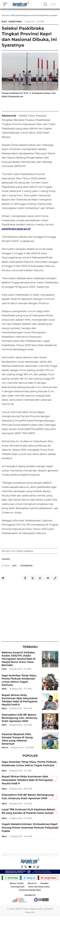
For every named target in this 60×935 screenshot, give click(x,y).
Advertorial (15, 21)
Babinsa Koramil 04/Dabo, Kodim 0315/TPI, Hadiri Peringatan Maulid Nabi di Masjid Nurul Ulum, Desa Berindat (19, 659)
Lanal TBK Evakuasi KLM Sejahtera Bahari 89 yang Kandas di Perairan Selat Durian (28, 811)
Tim (13, 551)
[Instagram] (34, 867)
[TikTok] (38, 867)
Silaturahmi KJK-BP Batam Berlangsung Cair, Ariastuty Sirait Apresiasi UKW (20, 718)
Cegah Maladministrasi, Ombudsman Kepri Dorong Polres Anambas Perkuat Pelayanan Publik (30, 827)
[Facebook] (22, 867)
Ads (14, 566)
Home (3, 15)
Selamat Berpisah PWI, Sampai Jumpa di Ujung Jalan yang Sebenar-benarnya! (17, 739)
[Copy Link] (55, 578)
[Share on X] (32, 578)
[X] (26, 867)
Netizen (5, 747)
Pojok (4, 669)
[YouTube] (30, 867)
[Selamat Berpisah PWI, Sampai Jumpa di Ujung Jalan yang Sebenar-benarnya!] (50, 741)
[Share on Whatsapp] (40, 578)
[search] (45, 4)
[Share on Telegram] (47, 578)
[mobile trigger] (6, 4)
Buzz (7, 15)
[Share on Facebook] (25, 578)
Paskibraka (26, 566)
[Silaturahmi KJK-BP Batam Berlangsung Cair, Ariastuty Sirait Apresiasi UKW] (50, 721)
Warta (4, 688)
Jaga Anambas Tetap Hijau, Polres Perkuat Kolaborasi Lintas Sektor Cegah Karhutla (19, 680)
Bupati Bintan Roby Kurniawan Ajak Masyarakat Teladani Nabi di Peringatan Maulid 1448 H (20, 699)
